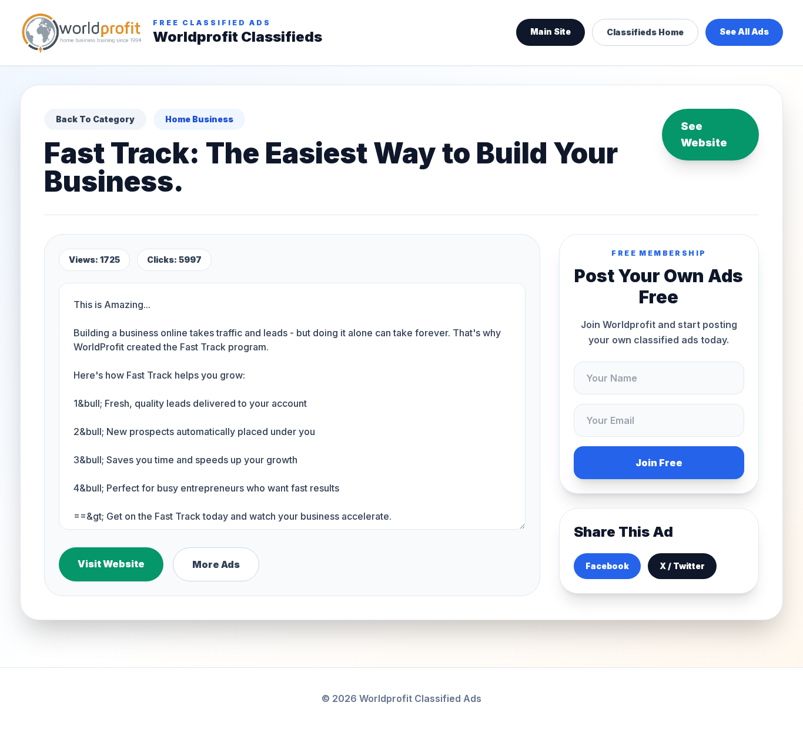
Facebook (607, 566)
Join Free (658, 463)
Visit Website (111, 564)
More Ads (216, 564)
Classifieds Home (645, 32)
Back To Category (95, 119)
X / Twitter (682, 566)
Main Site (550, 31)
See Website (704, 134)
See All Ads (744, 31)
